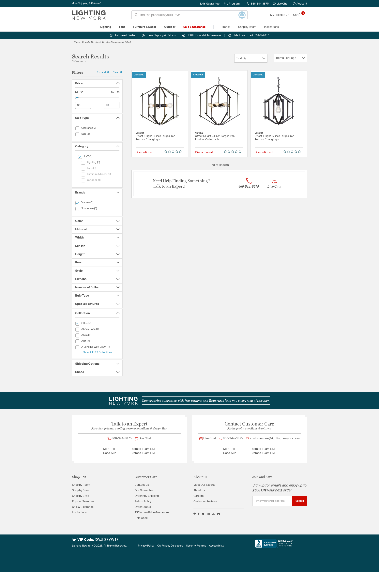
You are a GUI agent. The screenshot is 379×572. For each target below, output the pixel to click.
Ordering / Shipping (147, 496)
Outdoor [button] (169, 27)
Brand (85, 42)
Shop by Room (81, 485)
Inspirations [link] (271, 27)
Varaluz (95, 42)
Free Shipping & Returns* (86, 3)
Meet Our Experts (204, 485)
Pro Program (232, 3)
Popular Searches (83, 501)
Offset (128, 42)
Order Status (143, 507)
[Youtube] (213, 514)
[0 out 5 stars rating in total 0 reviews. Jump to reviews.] (174, 151)
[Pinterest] (194, 514)
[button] (300, 3)
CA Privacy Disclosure (170, 546)
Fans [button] (122, 27)
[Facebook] (198, 514)
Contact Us (142, 485)
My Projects (278, 15)
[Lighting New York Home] (89, 15)
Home (77, 42)
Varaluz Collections (112, 42)
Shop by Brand (81, 490)
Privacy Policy (146, 546)
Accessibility (216, 546)
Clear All (117, 72)
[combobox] (189, 14)
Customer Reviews (205, 501)
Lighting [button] (105, 27)
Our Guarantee (144, 490)
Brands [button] (225, 27)
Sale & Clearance (83, 507)
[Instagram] (208, 514)
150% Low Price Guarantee (152, 512)
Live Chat (282, 3)
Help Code (141, 518)
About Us (199, 490)
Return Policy (143, 501)
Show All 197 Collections (97, 352)
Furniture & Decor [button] (144, 27)
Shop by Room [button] (247, 27)
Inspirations (79, 512)
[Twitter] (203, 514)
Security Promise (196, 546)
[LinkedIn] (218, 514)
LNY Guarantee (210, 3)
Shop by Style (80, 496)
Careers (198, 496)
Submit (300, 501)
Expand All (103, 72)
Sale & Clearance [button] (194, 27)
